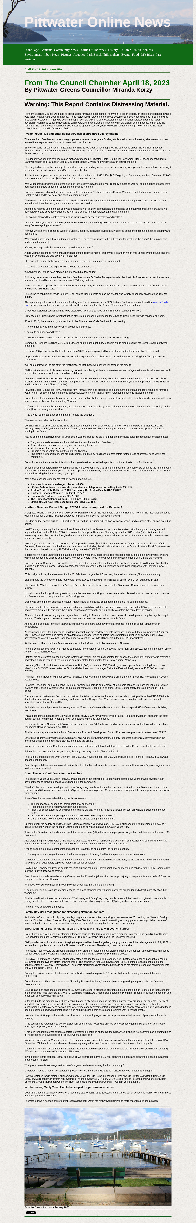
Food (135, 54)
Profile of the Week (92, 50)
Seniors (148, 50)
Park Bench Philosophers (103, 54)
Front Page (31, 50)
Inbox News (51, 54)
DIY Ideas (147, 54)
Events (125, 54)
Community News (66, 50)
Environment (33, 54)
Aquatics (79, 54)
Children (125, 50)
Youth (137, 50)
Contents (46, 50)
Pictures (66, 54)
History (113, 50)
